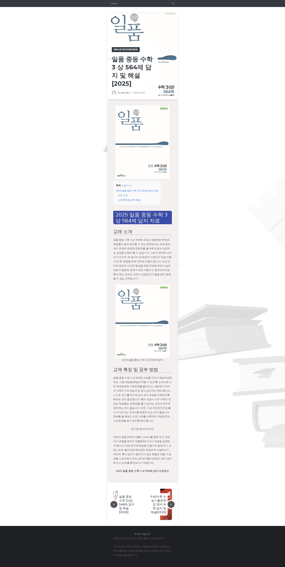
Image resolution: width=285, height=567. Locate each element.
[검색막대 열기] (173, 3)
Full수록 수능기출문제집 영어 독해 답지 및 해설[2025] (158, 504)
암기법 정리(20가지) (142, 428)
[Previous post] (113, 504)
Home (114, 3)
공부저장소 (125, 92)
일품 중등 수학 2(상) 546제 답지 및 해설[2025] (126, 504)
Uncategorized (126, 49)
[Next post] (171, 504)
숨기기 (127, 185)
